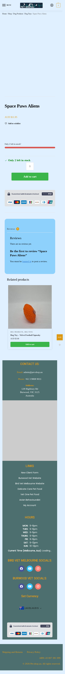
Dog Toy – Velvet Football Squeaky (25, 335)
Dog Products (18, 14)
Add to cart (29, 176)
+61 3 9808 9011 (33, 379)
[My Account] (52, 5)
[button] (57, 5)
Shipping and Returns (12, 652)
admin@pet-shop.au (33, 372)
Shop (10, 14)
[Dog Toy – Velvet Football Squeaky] (30, 307)
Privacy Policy (34, 652)
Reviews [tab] (12, 229)
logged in (26, 261)
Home (4, 14)
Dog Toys (28, 14)
